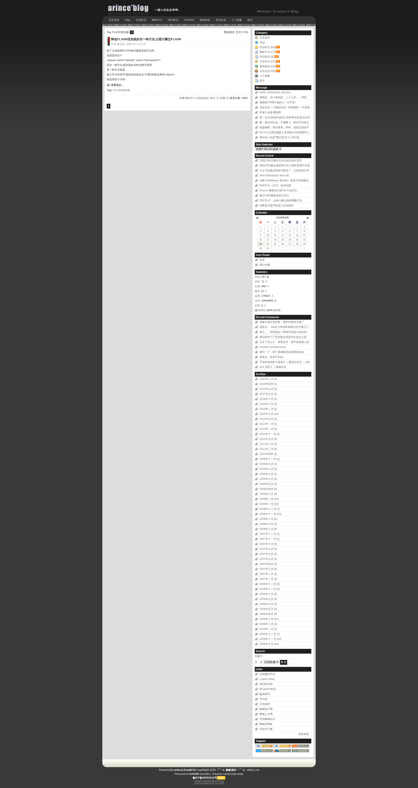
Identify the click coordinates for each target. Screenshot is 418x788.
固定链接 (202, 98)
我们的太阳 (266, 684)
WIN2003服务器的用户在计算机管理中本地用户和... (285, 166)
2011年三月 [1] (268, 444)
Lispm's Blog (267, 679)
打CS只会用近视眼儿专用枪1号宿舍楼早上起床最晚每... (284, 133)
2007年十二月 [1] (270, 534)
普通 (238, 32)
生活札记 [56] (267, 47)
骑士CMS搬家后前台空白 (274, 195)
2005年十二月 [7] (270, 634)
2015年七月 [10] (269, 414)
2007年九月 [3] (268, 549)
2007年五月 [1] (268, 559)
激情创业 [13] (267, 66)
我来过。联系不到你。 (273, 357)
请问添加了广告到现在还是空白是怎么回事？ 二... (283, 338)
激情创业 (205, 20)
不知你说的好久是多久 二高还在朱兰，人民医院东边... (285, 363)
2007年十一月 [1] (270, 539)
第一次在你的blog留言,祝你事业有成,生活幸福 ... (285, 118)
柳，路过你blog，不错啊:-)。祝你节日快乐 (284, 122)
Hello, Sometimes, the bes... (276, 92)
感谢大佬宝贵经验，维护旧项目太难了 (282, 322)
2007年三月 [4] (268, 569)
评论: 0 (214, 98)
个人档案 (236, 20)
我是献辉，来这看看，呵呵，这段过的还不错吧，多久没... (284, 128)
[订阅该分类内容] (278, 47)
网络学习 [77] (267, 51)
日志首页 (114, 20)
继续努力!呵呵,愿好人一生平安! (277, 102)
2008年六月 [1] (268, 524)
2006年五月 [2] (268, 609)
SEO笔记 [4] (267, 56)
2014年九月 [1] (268, 419)
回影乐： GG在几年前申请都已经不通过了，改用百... (285, 328)
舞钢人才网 (266, 714)
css (257, 769)
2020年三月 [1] (268, 379)
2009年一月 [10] (269, 504)
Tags (127, 20)
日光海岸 (265, 704)
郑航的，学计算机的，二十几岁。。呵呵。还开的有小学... (284, 98)
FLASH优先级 (122, 90)
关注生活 (221, 20)
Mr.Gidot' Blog (268, 689)
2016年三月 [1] (268, 404)
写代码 (263, 699)
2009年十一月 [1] (270, 459)
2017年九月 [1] (268, 389)
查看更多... (117, 85)
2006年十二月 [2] (270, 584)
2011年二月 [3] (268, 449)
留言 (250, 20)
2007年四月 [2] (268, 564)
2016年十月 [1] (268, 399)
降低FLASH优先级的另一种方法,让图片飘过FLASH (146, 39)
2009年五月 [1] (268, 484)
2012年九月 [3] (268, 439)
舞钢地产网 (266, 709)
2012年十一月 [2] (270, 434)
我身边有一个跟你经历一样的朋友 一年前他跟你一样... (285, 108)
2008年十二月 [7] (270, 509)
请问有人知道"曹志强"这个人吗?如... (280, 137)
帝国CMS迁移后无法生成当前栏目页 (281, 160)
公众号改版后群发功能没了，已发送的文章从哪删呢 (284, 171)
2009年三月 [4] (268, 494)
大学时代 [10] (267, 61)
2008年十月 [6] (268, 519)
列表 (245, 32)
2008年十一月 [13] (270, 514)
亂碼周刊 (265, 694)
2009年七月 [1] (268, 474)
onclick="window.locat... (273, 347)
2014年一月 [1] (268, 424)
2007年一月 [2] (268, 579)
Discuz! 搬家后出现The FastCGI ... (279, 190)
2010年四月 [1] (268, 454)
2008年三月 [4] (268, 529)
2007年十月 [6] (268, 544)
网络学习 (157, 20)
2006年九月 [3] (268, 599)
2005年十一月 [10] (270, 639)
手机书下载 (266, 729)
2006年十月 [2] (268, 594)
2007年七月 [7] (268, 554)
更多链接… (304, 734)
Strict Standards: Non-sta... (275, 175)
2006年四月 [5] (268, 614)
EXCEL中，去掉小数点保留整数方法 (281, 200)
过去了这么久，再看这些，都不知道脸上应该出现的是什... (284, 343)
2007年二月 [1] (268, 574)
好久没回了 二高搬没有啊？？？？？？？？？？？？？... (279, 368)
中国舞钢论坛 (267, 719)
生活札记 (141, 20)
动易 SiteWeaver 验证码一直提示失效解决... (285, 180)
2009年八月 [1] (268, 469)
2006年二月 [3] (268, 624)
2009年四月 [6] (268, 489)
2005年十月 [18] (269, 644)
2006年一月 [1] (268, 629)
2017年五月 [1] (268, 394)
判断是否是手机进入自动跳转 (276, 205)
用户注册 (265, 264)
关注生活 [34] (267, 71)
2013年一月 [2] (268, 429)
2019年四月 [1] (268, 384)
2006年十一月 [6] (270, 589)
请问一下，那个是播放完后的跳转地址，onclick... (283, 353)
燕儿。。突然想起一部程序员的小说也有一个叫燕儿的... (284, 333)
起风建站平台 (267, 674)
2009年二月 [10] (269, 499)
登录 (262, 259)
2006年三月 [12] (269, 619)
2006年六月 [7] (268, 604)
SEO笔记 (173, 20)
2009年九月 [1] (268, 464)
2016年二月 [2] (268, 409)
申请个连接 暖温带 (271, 112)
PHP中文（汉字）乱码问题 (275, 185)
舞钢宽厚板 (266, 724)
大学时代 (189, 20)
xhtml (250, 769)
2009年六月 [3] (268, 479)
